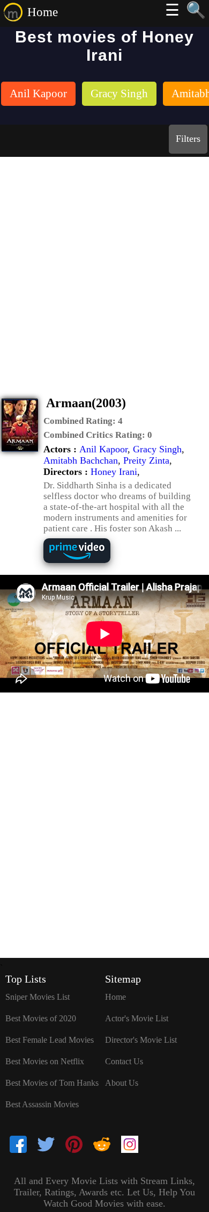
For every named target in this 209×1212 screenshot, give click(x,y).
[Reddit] (102, 1145)
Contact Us (124, 1061)
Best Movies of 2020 (40, 1018)
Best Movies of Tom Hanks (52, 1082)
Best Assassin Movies (42, 1104)
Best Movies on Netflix (44, 1061)
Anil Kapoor (103, 449)
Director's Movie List (141, 1039)
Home (42, 12)
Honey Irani (114, 471)
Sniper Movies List (37, 996)
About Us (121, 1082)
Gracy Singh (157, 449)
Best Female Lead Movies (49, 1039)
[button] (83, 421)
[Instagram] (130, 1145)
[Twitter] (46, 1145)
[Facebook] (18, 1145)
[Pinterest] (74, 1145)
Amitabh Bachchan (80, 460)
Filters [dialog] (188, 138)
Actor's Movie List (136, 1018)
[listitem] (38, 95)
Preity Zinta (146, 460)
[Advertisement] (104, 267)
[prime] (84, 561)
